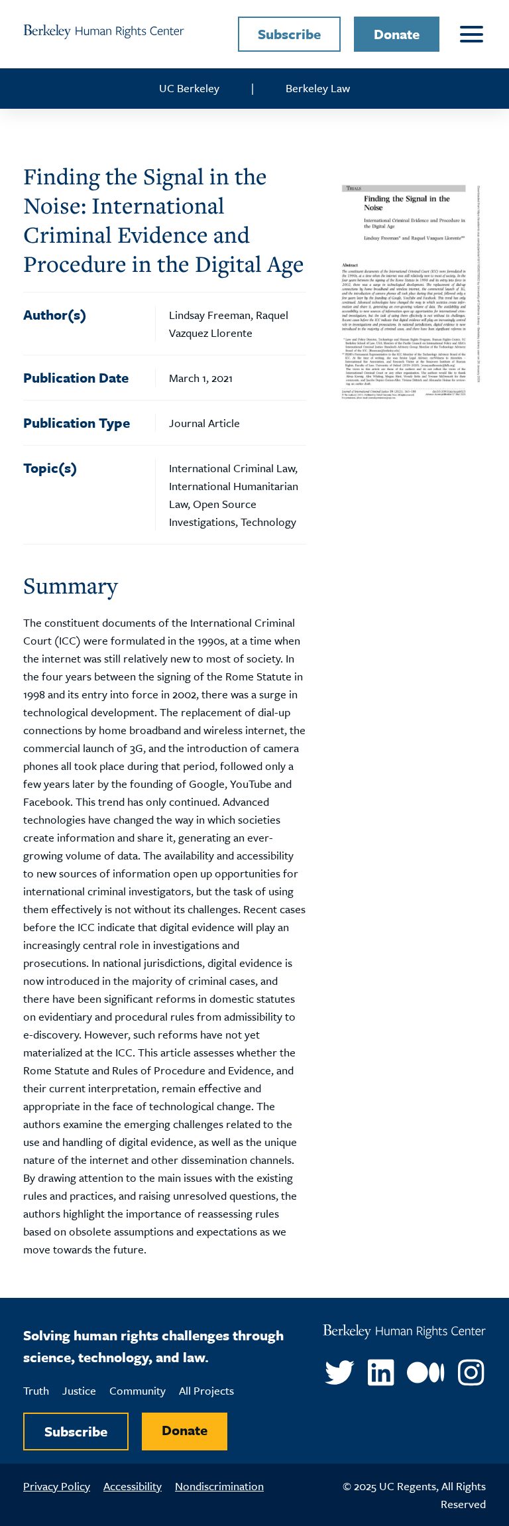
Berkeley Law (318, 88)
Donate (397, 34)
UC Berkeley (189, 88)
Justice (79, 1390)
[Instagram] (471, 1372)
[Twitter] (340, 1372)
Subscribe (289, 34)
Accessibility (132, 1486)
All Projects (206, 1390)
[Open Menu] (469, 34)
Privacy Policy (56, 1486)
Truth (36, 1390)
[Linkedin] (381, 1372)
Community (137, 1390)
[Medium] (425, 1372)
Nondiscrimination (219, 1486)
